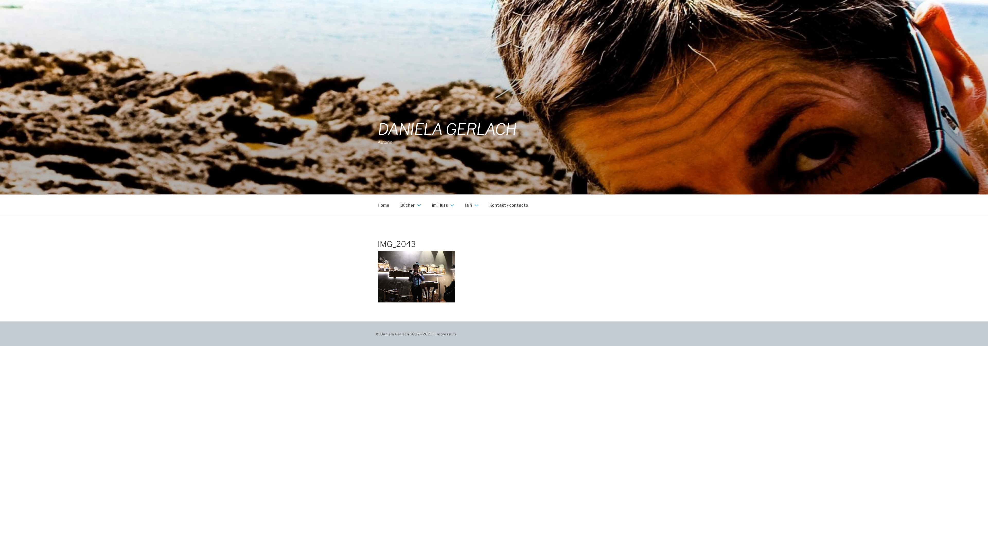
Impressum (446, 334)
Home (383, 205)
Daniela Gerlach (447, 129)
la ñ (468, 205)
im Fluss (440, 205)
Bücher (407, 205)
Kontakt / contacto (508, 205)
